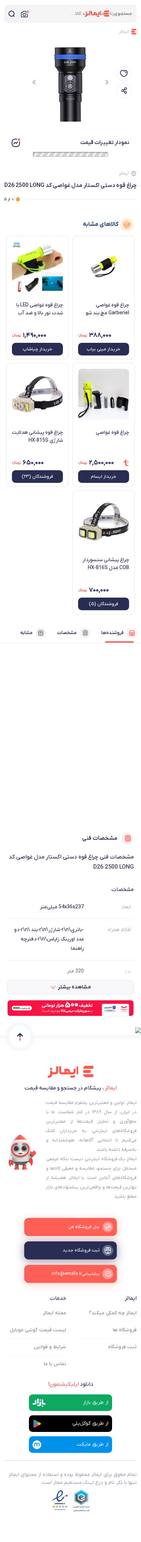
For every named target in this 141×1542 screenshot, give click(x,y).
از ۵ (9, 199)
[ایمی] (22, 1153)
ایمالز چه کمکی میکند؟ (113, 1313)
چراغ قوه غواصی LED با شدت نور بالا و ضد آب (39, 309)
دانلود (70, 1384)
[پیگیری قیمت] (124, 73)
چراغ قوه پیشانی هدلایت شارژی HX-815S (37, 436)
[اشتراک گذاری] (124, 90)
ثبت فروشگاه (122, 1347)
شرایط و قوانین (50, 1347)
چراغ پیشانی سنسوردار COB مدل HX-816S (105, 563)
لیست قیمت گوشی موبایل (38, 1330)
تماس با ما (55, 1363)
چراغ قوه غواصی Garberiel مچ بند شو (107, 309)
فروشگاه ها (125, 1330)
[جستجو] (11, 14)
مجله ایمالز (54, 1313)
